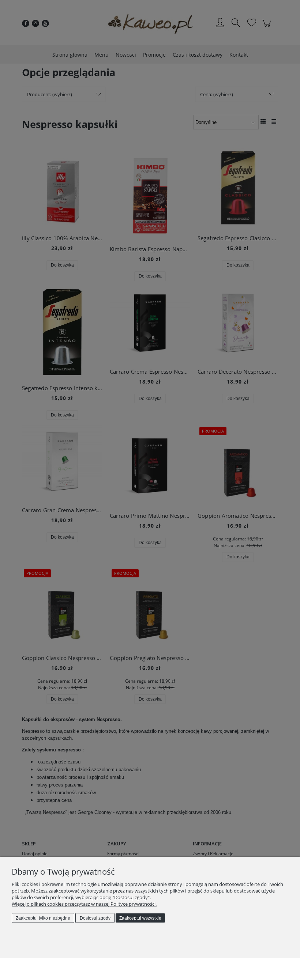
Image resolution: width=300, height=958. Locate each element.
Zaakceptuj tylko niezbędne (43, 918)
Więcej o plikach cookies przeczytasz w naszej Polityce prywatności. (84, 904)
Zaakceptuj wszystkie (140, 918)
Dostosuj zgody (95, 918)
